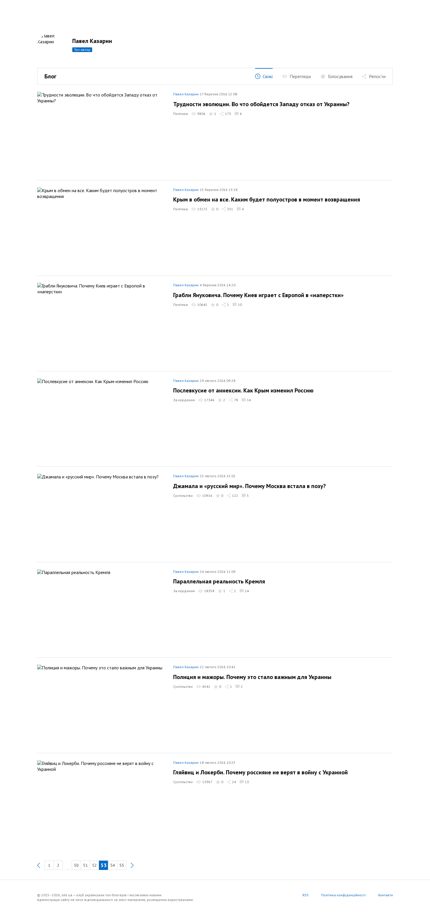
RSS (305, 895)
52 (94, 865)
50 (76, 865)
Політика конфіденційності (343, 895)
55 (121, 865)
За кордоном (184, 400)
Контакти (385, 895)
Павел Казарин (92, 41)
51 (85, 865)
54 (112, 865)
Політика (180, 113)
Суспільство (183, 495)
